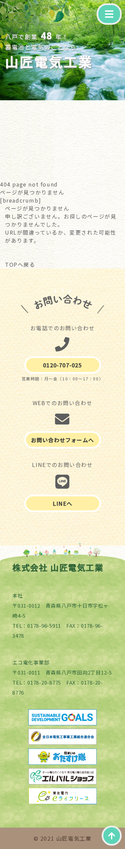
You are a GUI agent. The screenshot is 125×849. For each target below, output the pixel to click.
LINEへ (62, 503)
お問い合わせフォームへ (62, 440)
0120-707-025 (62, 365)
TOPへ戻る (20, 264)
